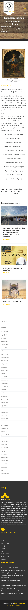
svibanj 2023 (4, 457)
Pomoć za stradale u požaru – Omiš (10, 580)
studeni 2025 (4, 360)
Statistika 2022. (5, 554)
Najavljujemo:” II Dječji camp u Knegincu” (12, 593)
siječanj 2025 (4, 393)
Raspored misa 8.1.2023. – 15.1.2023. (18, 191)
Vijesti (12, 85)
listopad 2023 (4, 441)
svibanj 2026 (4, 341)
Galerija (3, 546)
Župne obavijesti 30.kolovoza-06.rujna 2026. (13, 570)
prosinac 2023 (5, 435)
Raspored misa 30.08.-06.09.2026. (10, 568)
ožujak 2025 (4, 386)
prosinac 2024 (5, 396)
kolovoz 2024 (4, 409)
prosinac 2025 (5, 357)
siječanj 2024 (4, 431)
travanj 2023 (4, 460)
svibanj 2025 (4, 380)
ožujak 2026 (4, 348)
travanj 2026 (4, 344)
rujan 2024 (4, 406)
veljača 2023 (4, 467)
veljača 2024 (4, 428)
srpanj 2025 (4, 373)
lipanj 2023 (4, 454)
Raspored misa (5, 543)
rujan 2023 (4, 444)
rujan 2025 (4, 367)
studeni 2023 (4, 438)
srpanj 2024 (4, 412)
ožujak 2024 (4, 425)
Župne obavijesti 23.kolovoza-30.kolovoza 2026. (14, 585)
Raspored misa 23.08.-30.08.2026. (10, 583)
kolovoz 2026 (4, 331)
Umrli (2, 551)
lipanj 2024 (4, 415)
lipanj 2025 (4, 377)
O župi (3, 548)
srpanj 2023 (4, 451)
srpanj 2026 (4, 335)
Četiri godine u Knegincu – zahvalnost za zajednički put (12, 576)
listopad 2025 (4, 364)
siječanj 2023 (4, 470)
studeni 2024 (4, 399)
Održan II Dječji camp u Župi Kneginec (11, 573)
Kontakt (3, 559)
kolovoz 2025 (4, 370)
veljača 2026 (4, 351)
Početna (3, 538)
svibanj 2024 (4, 418)
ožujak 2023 (4, 464)
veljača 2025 (4, 389)
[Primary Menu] (25, 8)
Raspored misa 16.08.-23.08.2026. (9, 588)
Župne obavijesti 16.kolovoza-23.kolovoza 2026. (13, 591)
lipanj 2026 (4, 338)
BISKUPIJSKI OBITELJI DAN (13, 302)
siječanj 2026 (4, 354)
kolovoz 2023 (4, 447)
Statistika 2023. (5, 556)
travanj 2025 (4, 383)
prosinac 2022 (5, 473)
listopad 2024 (4, 402)
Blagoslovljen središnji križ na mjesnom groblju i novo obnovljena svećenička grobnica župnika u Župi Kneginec (14, 232)
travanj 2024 (4, 422)
